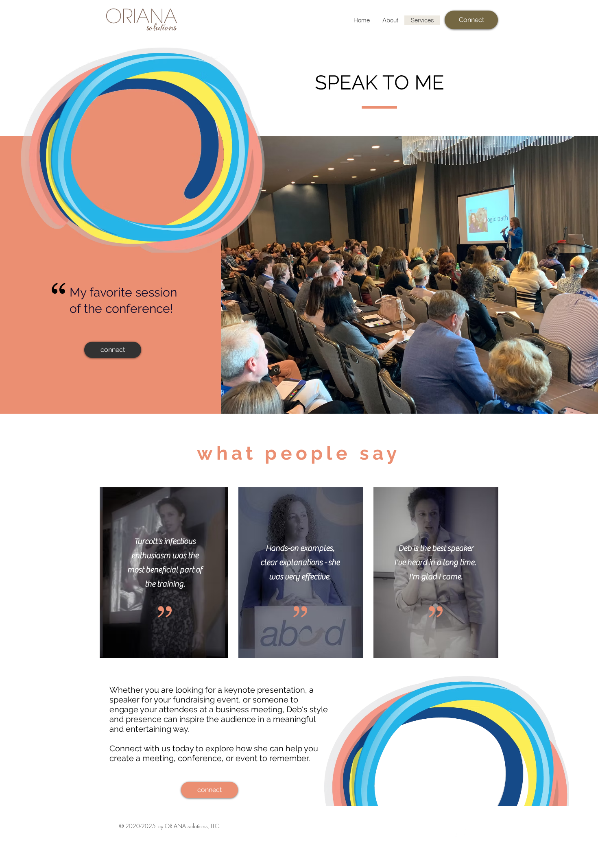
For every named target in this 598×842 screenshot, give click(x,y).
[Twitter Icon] (468, 832)
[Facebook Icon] (454, 832)
